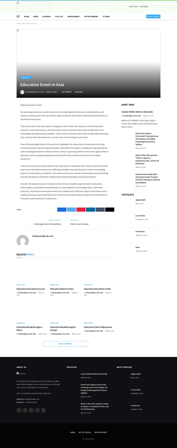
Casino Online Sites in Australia (137, 111)
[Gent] (127, 251)
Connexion (140, 231)
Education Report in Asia (61, 288)
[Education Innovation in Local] (32, 271)
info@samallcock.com (36, 92)
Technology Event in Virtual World (47, 224)
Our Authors (144, 6)
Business (47, 16)
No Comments (67, 92)
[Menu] (18, 16)
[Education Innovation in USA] (99, 271)
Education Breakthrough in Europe (63, 329)
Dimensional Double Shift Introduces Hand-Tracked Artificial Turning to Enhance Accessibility (148, 178)
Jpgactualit (141, 200)
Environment (74, 16)
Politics (59, 16)
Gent (138, 247)
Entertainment (91, 16)
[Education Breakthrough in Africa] (32, 310)
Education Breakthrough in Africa (29, 329)
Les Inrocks (140, 215)
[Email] (7, 136)
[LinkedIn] (7, 124)
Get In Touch (133, 6)
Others (106, 16)
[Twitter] (7, 117)
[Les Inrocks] (127, 220)
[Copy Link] (7, 142)
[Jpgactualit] (127, 204)
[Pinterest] (7, 130)
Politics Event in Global (79, 224)
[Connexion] (127, 236)
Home (26, 16)
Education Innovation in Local (30, 288)
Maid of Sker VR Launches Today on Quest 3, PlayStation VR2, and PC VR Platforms (147, 159)
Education (25, 77)
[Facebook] (7, 111)
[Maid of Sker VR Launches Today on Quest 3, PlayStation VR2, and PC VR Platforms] (127, 159)
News (35, 16)
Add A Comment (65, 344)
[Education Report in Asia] (65, 271)
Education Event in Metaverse (98, 327)
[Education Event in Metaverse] (99, 310)
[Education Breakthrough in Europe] (65, 310)
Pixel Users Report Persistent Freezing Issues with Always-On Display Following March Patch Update (147, 139)
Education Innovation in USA (97, 288)
